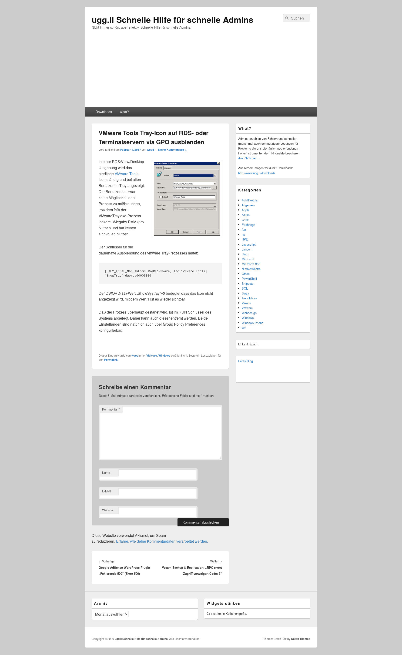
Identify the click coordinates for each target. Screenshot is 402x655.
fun (244, 229)
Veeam (246, 303)
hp (243, 234)
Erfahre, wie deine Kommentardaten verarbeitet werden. (162, 541)
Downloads (104, 111)
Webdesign (249, 313)
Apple (245, 210)
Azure (246, 215)
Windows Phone (252, 323)
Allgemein (248, 205)
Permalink (111, 360)
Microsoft (248, 259)
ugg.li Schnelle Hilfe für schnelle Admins (172, 19)
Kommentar (111, 409)
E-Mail (106, 491)
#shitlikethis (250, 200)
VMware (151, 355)
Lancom (247, 249)
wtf (244, 327)
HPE (245, 239)
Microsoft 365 (251, 264)
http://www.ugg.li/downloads (256, 173)
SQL (245, 288)
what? (124, 111)
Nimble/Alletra (251, 269)
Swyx (245, 293)
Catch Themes (300, 639)
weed (150, 149)
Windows (164, 355)
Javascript (249, 244)
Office (246, 273)
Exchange (248, 224)
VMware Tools (126, 173)
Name (106, 472)
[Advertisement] (201, 71)
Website (107, 510)
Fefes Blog (245, 361)
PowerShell (249, 278)
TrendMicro (249, 298)
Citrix (245, 219)
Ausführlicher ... (249, 158)
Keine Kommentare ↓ (172, 149)
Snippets (248, 283)
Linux (245, 254)
